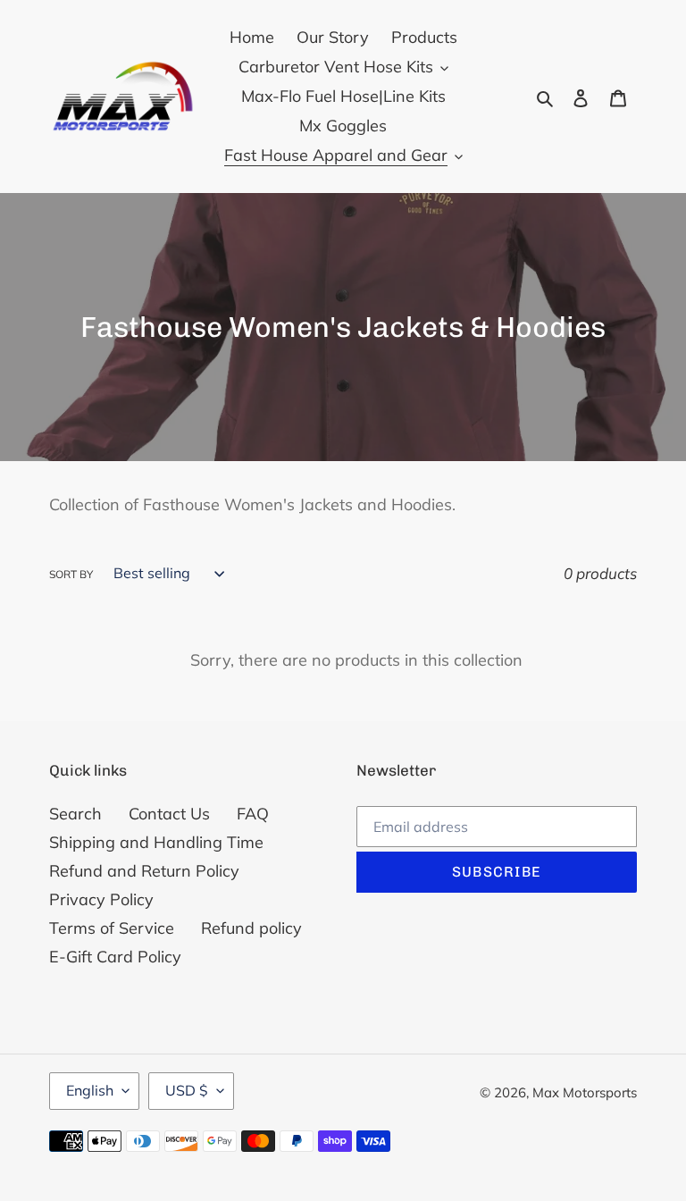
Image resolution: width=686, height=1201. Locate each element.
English (89, 1090)
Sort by (71, 574)
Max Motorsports (584, 1092)
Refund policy (251, 928)
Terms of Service (111, 928)
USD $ (186, 1090)
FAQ (253, 813)
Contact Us (169, 813)
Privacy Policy (101, 899)
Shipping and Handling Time (156, 842)
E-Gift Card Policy (115, 956)
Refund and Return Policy (144, 871)
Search (75, 813)
